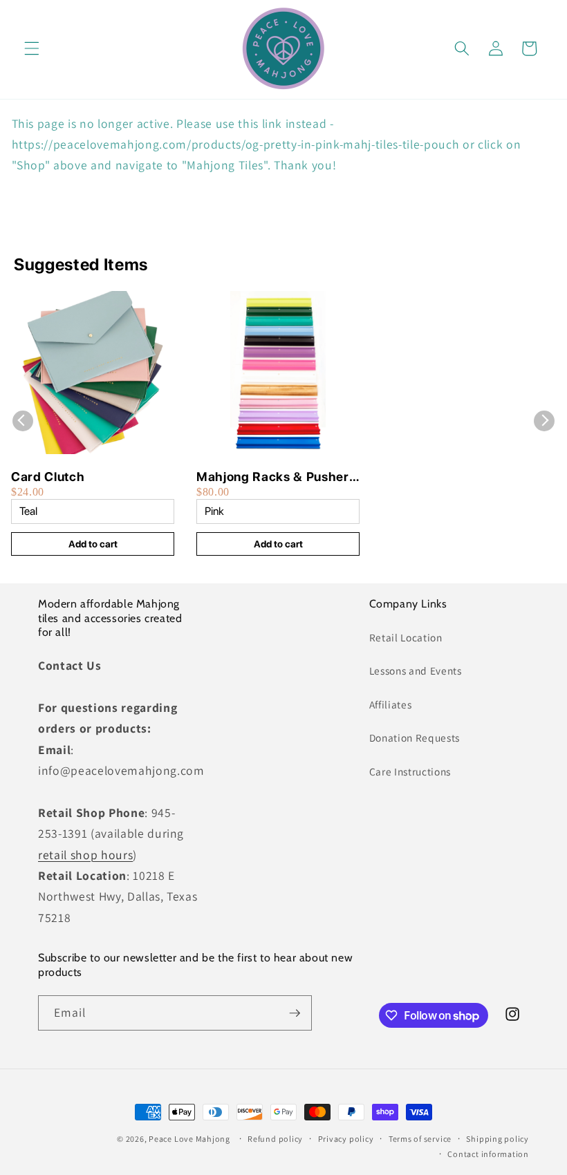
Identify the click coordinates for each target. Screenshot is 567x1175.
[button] (31, 48)
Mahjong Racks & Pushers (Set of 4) (275, 477)
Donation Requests (414, 737)
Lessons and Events (415, 670)
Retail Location (406, 637)
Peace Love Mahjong (189, 1139)
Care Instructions (410, 771)
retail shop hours (85, 855)
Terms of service (420, 1139)
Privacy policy (346, 1139)
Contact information (488, 1154)
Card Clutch (47, 476)
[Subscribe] (294, 1013)
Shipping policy (497, 1139)
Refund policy (275, 1139)
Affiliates (390, 704)
